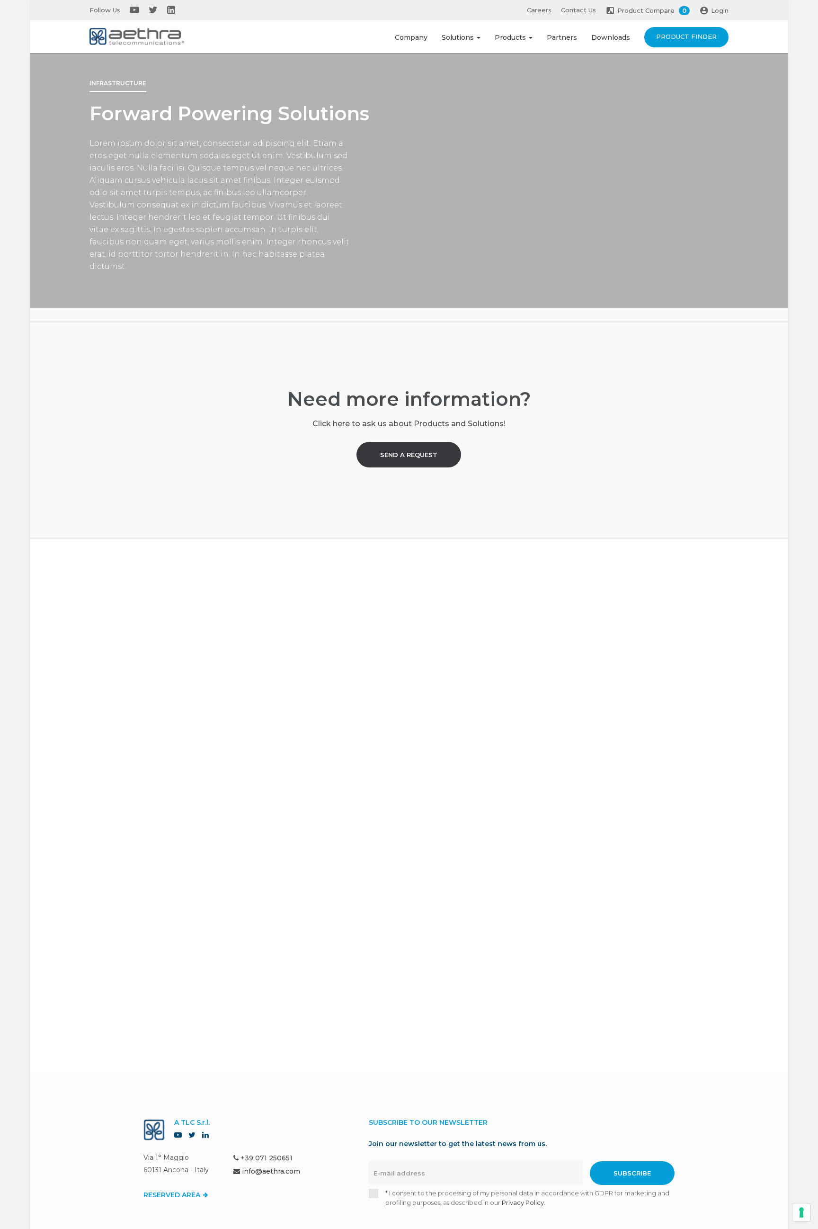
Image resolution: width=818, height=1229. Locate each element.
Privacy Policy (523, 1202)
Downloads (610, 37)
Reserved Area (172, 1195)
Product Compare (651, 10)
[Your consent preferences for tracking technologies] (801, 1212)
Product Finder (686, 36)
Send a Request (408, 454)
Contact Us (578, 10)
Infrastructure (117, 83)
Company (411, 37)
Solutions (459, 37)
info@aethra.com (271, 1171)
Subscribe (632, 1173)
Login (720, 10)
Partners (562, 37)
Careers (539, 10)
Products (511, 37)
